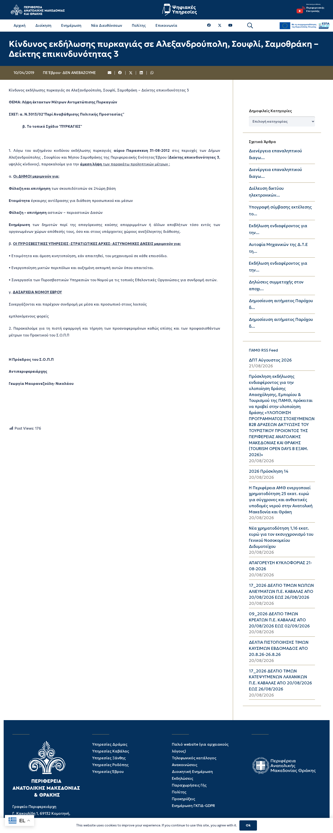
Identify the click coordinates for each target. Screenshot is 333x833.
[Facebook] (209, 25)
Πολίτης (179, 792)
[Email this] (109, 73)
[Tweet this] (131, 73)
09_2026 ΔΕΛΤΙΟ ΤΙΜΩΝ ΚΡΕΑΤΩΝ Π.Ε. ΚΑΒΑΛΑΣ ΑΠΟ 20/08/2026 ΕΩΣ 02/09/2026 (279, 620)
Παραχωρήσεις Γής (189, 785)
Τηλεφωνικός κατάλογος (194, 758)
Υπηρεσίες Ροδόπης (110, 764)
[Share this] (120, 73)
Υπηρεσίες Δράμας (109, 744)
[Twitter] (220, 25)
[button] (250, 26)
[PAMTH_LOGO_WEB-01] (37, 10)
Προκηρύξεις (183, 799)
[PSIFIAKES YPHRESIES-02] (180, 10)
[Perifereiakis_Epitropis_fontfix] (309, 9)
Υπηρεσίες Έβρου (108, 771)
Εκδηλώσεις (182, 778)
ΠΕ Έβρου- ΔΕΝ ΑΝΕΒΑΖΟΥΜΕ (69, 72)
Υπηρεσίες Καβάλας (110, 751)
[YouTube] (230, 25)
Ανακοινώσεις (184, 764)
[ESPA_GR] (304, 25)
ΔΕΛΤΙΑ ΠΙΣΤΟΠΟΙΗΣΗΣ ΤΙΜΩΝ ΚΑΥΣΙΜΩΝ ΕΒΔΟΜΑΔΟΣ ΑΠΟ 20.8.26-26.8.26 (279, 648)
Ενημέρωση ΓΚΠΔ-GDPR (193, 805)
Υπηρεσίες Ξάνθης (109, 758)
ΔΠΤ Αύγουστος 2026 (270, 360)
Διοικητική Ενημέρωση (192, 771)
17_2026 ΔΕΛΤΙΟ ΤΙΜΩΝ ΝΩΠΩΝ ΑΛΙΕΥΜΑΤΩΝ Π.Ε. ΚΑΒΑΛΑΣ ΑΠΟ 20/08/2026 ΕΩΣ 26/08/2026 (281, 591)
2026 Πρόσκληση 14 (268, 471)
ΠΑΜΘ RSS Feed (263, 350)
